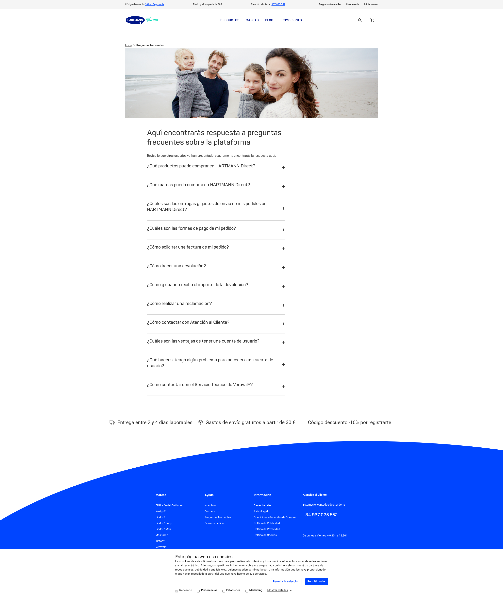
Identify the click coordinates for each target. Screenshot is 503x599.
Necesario (185, 590)
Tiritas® (160, 541)
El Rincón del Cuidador (169, 505)
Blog (269, 20)
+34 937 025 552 (320, 514)
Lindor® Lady (164, 523)
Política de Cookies (265, 535)
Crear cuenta (352, 4)
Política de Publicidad (267, 523)
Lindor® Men (163, 529)
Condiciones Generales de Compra (275, 517)
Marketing (255, 590)
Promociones (290, 20)
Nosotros (210, 505)
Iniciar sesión (371, 4)
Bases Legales (262, 505)
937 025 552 (278, 4)
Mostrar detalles (277, 590)
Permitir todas (317, 581)
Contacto (210, 511)
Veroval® (161, 547)
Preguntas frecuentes (330, 4)
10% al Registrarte (154, 4)
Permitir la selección (286, 581)
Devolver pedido (214, 523)
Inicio (128, 45)
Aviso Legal (261, 511)
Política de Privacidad (267, 529)
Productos (229, 20)
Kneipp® (161, 511)
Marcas (252, 20)
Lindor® (160, 517)
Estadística (233, 590)
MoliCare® (162, 535)
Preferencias (209, 590)
